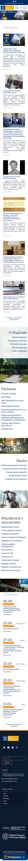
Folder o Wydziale (19, 351)
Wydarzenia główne (8, 604)
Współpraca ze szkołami (11, 541)
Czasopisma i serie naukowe (14, 469)
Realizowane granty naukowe (14, 465)
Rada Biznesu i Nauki (10, 527)
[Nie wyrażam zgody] (26, 851)
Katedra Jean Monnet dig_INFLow (10, 424)
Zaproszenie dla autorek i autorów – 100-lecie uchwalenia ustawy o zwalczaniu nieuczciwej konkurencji (12, 217)
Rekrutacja (6, 397)
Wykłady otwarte (8, 563)
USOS (18, 3)
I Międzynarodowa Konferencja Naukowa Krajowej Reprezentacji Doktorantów (11, 609)
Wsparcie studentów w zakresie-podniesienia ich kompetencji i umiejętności (13, 417)
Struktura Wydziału (18, 344)
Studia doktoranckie (10, 406)
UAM (6, 3)
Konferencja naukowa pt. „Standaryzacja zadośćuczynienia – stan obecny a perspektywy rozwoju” (12, 689)
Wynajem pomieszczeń (11, 567)
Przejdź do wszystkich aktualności (14, 318)
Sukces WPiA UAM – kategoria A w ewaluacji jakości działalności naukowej (14, 50)
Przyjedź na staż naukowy (16, 479)
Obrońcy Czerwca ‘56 (11, 629)
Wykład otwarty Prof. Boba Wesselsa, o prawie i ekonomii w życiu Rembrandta (12, 712)
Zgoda (14, 858)
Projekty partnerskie (10, 534)
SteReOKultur (7, 429)
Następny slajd (25, 15)
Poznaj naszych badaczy (16, 472)
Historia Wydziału (19, 347)
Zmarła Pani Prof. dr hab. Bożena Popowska (11, 177)
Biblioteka (14, 3)
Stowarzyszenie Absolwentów (8, 545)
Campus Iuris (7, 557)
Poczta (22, 3)
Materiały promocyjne (10, 570)
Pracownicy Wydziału (17, 341)
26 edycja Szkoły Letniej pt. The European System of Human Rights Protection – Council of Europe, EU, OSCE (13, 259)
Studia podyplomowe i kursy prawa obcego (13, 411)
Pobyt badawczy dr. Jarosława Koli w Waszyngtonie (14, 298)
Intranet (9, 3)
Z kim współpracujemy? (11, 530)
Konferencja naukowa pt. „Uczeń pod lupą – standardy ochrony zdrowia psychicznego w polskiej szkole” (13, 649)
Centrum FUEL (7, 553)
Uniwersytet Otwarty (10, 560)
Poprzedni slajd (21, 15)
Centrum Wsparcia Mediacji (13, 537)
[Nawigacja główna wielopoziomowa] (17, 7)
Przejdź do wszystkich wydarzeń (14, 725)
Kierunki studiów (8, 394)
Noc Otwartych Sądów (11, 669)
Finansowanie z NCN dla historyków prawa (12, 92)
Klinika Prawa (7, 550)
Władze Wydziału (19, 337)
